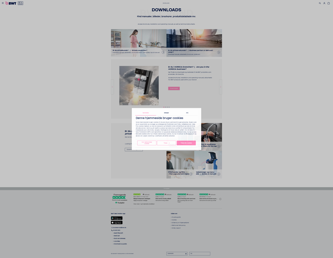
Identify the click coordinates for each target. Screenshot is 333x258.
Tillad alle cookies (186, 143)
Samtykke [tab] (146, 113)
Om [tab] (187, 113)
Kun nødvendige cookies (147, 142)
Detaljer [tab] (166, 113)
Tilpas (165, 143)
